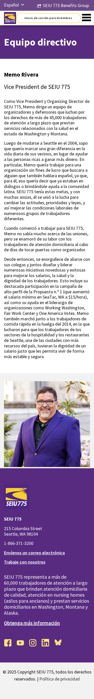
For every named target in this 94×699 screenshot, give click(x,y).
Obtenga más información (32, 623)
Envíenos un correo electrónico (34, 553)
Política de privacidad (59, 679)
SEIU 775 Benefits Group (66, 5)
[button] (22, 5)
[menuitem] (11, 5)
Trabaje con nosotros (24, 562)
